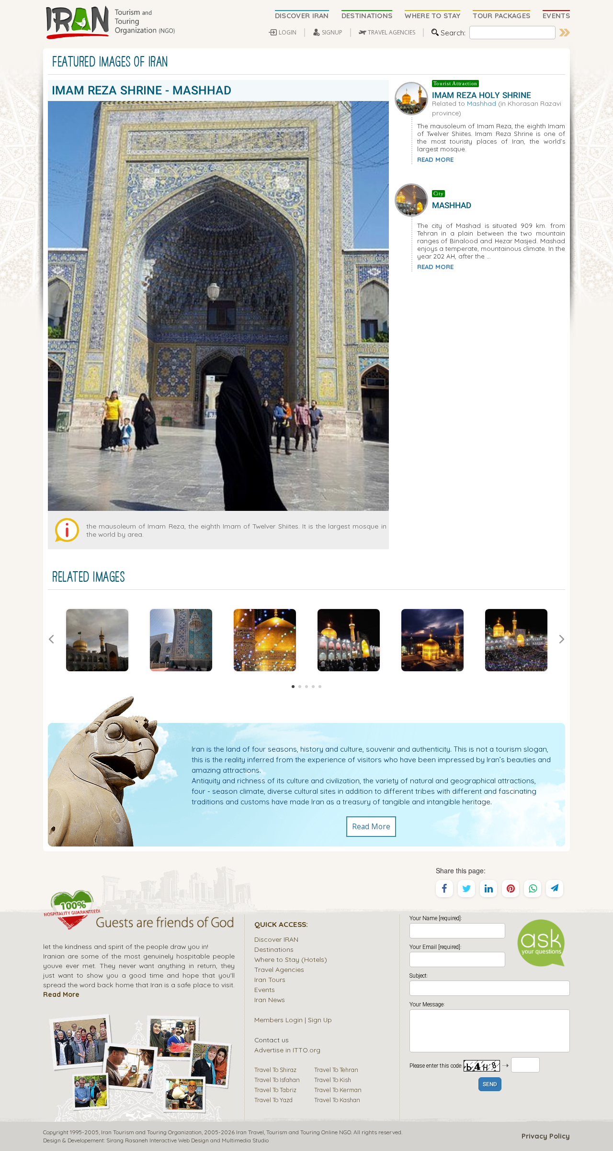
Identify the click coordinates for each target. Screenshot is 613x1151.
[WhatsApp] (532, 888)
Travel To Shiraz (275, 1069)
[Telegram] (554, 888)
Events (264, 989)
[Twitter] (466, 888)
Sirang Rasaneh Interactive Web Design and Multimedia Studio (187, 1140)
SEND (490, 1085)
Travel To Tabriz (275, 1090)
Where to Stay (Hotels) (290, 959)
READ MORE (435, 159)
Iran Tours (269, 979)
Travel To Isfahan (277, 1079)
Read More (371, 826)
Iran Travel (250, 1132)
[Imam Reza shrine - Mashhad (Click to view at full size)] (97, 640)
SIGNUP (332, 32)
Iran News (269, 999)
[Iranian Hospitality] (139, 923)
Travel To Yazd (273, 1100)
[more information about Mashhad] (413, 199)
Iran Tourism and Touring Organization (151, 1132)
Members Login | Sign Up (293, 1020)
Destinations (274, 949)
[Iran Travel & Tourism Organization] (110, 23)
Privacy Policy (546, 1136)
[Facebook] (444, 888)
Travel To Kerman (338, 1090)
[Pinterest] (510, 888)
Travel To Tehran (336, 1069)
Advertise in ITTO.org (287, 1050)
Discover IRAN (276, 939)
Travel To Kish (332, 1079)
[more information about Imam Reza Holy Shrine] (413, 97)
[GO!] (564, 32)
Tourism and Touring (293, 1132)
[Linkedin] (488, 888)
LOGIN (287, 32)
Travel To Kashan (337, 1100)
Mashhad (481, 103)
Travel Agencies (279, 969)
